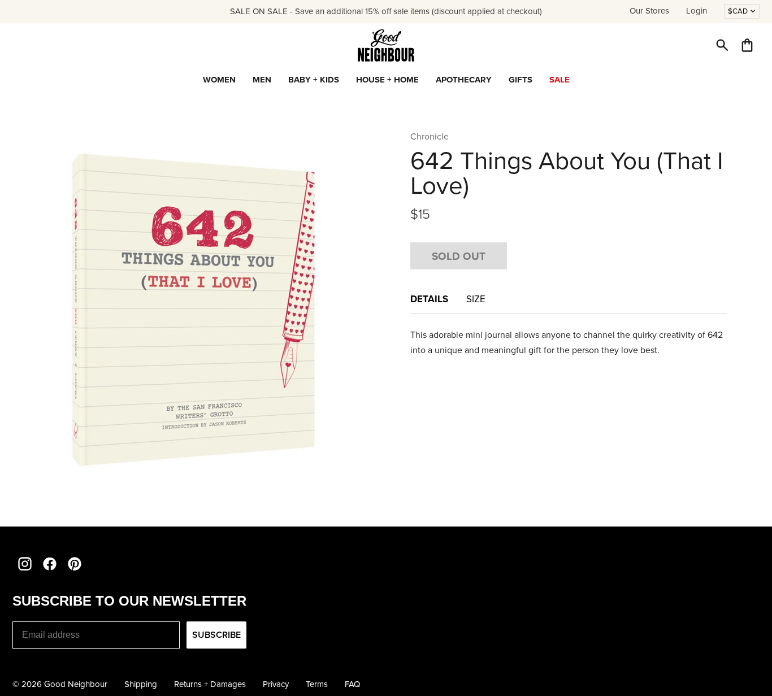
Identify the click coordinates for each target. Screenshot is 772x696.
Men (262, 79)
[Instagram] (24, 563)
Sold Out (458, 256)
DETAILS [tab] (429, 299)
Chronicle (429, 136)
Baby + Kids (313, 79)
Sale (559, 79)
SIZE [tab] (475, 299)
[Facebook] (49, 563)
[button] (722, 45)
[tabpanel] (568, 342)
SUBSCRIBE (216, 634)
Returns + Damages (210, 684)
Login (696, 11)
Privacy (276, 684)
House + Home (387, 79)
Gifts (520, 79)
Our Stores (649, 11)
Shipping (140, 684)
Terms (317, 684)
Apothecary (464, 79)
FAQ (352, 684)
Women (219, 79)
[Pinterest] (74, 563)
